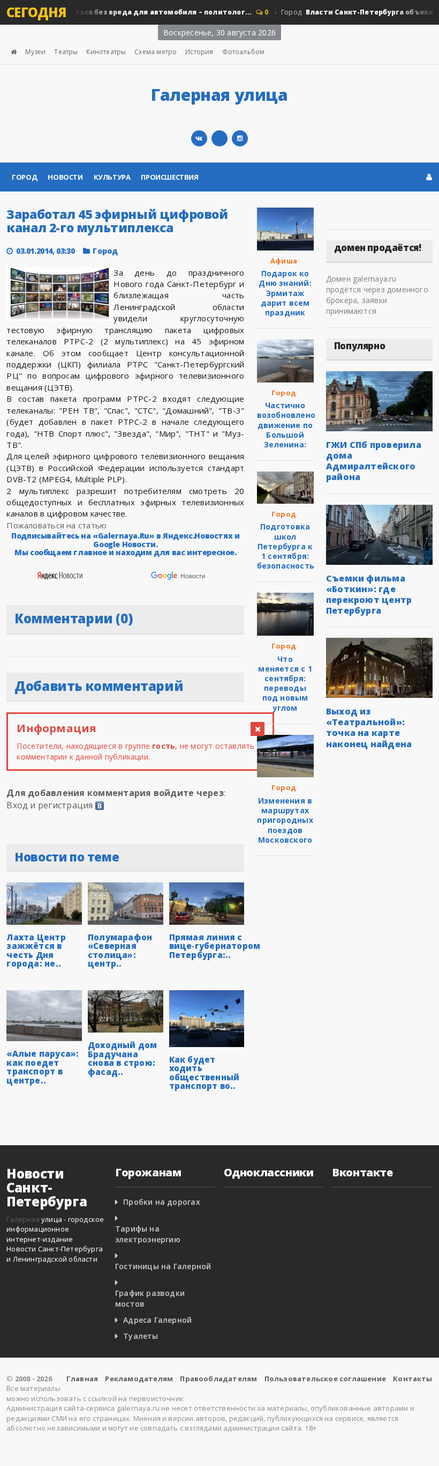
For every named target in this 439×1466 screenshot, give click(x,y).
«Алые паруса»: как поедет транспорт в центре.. (42, 1067)
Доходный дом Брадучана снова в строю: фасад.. (122, 1058)
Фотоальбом (243, 51)
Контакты (413, 1378)
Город (24, 177)
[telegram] (219, 138)
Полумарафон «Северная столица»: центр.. (120, 950)
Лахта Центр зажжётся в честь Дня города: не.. (35, 950)
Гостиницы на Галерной (163, 1266)
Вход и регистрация (49, 805)
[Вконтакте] (199, 138)
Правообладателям (218, 1378)
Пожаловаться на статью (56, 525)
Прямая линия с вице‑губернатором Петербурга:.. (215, 946)
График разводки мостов (150, 1298)
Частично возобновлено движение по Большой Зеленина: (286, 425)
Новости (65, 177)
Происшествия (169, 177)
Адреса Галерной (157, 1320)
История (199, 51)
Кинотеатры (106, 51)
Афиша (283, 261)
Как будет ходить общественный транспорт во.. (204, 1073)
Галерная (23, 1219)
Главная (82, 1378)
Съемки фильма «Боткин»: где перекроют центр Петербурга (369, 594)
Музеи (35, 51)
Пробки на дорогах (161, 1202)
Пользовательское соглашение (325, 1378)
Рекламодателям (139, 1378)
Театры (66, 51)
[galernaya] (240, 138)
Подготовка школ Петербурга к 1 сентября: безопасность (286, 546)
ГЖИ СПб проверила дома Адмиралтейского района (373, 461)
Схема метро (155, 51)
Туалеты (140, 1336)
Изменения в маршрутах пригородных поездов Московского (285, 820)
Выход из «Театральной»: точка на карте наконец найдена (369, 727)
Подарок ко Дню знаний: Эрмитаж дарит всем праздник (285, 293)
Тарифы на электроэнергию (147, 1234)
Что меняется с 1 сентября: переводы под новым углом (285, 683)
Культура (112, 177)
